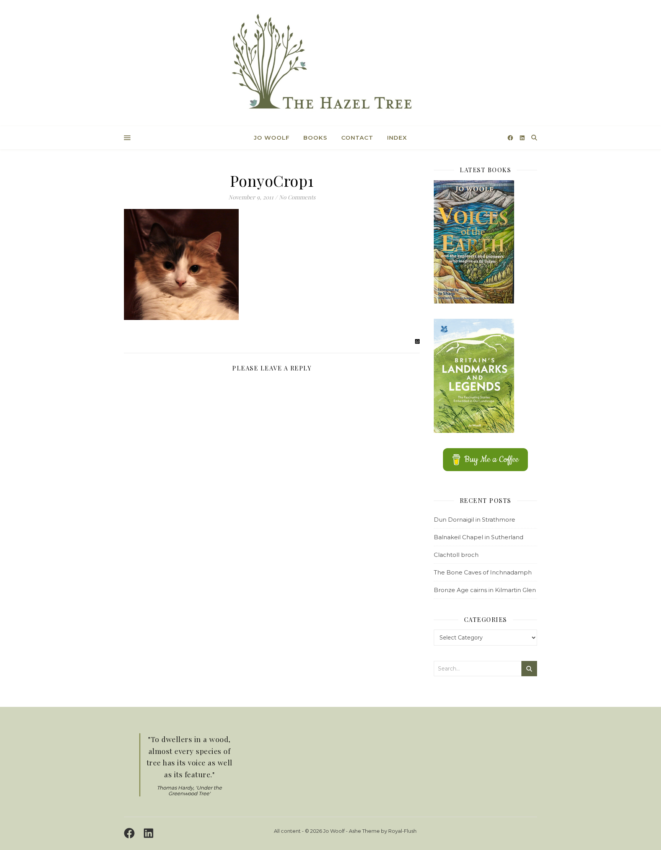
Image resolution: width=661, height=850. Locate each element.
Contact (357, 137)
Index (397, 137)
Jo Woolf (272, 137)
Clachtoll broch (456, 554)
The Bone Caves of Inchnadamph (483, 572)
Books (315, 137)
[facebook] (511, 137)
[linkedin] (522, 137)
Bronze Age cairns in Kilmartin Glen (485, 590)
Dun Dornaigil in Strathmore (474, 519)
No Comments (297, 197)
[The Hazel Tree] (330, 64)
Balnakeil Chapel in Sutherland (478, 537)
